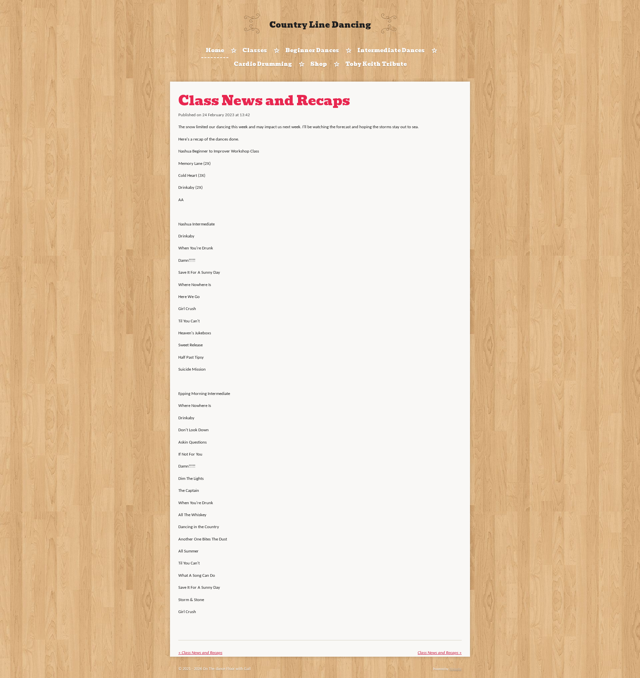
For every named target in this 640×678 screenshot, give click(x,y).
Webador (455, 669)
